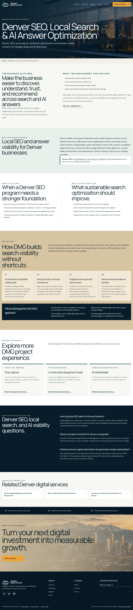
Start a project (106, 585)
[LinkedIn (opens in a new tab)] (9, 594)
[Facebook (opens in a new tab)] (4, 594)
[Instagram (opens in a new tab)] (14, 594)
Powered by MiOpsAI (125, 606)
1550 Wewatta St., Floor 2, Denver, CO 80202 (90, 159)
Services (76, 4)
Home (4, 61)
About (100, 4)
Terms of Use (44, 606)
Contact (107, 4)
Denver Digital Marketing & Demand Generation (23, 494)
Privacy (76, 592)
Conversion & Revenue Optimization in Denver (110, 494)
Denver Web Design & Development (66, 493)
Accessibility (25, 606)
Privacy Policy (35, 606)
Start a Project (122, 4)
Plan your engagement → (72, 106)
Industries (85, 4)
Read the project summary (16, 392)
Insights (92, 4)
